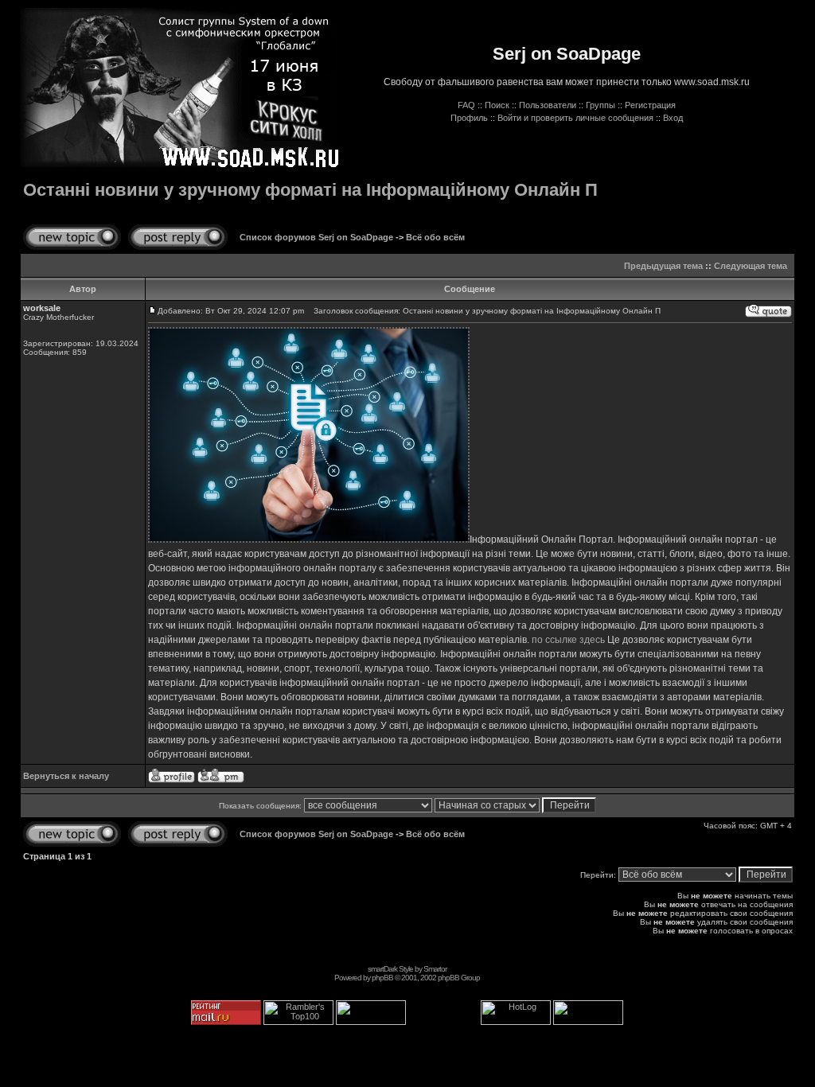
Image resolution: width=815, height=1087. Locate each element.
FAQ (466, 105)
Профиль (469, 118)
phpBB (382, 977)
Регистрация (650, 105)
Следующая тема (750, 266)
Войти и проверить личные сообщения (575, 118)
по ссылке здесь (568, 639)
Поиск (497, 105)
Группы (600, 105)
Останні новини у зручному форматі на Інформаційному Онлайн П (310, 190)
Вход (673, 118)
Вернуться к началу (66, 776)
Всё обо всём (435, 237)
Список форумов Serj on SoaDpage (316, 237)
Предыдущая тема (663, 266)
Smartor (434, 968)
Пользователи (547, 105)
